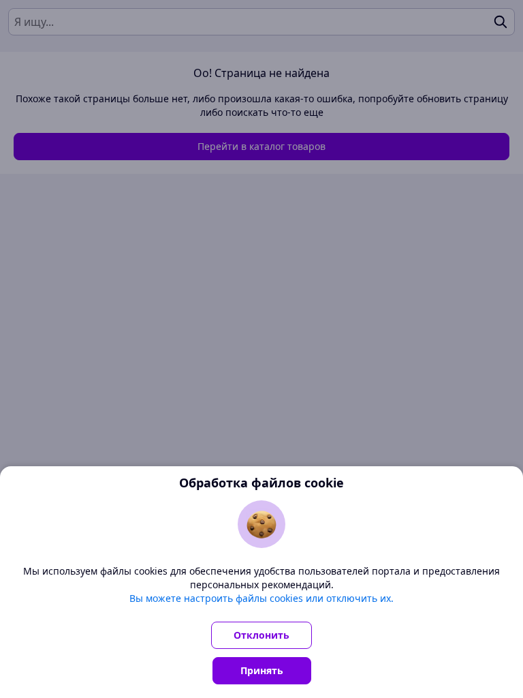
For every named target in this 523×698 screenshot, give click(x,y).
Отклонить (261, 634)
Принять (261, 670)
